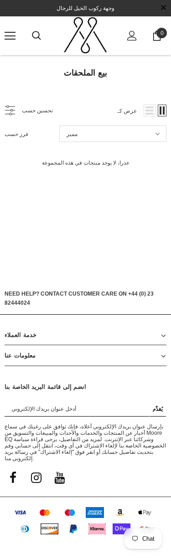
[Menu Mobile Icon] (10, 35)
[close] (163, 8)
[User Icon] (132, 35)
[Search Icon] (36, 35)
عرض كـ (127, 111)
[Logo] (85, 35)
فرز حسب (16, 134)
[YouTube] (59, 477)
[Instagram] (36, 477)
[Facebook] (13, 477)
